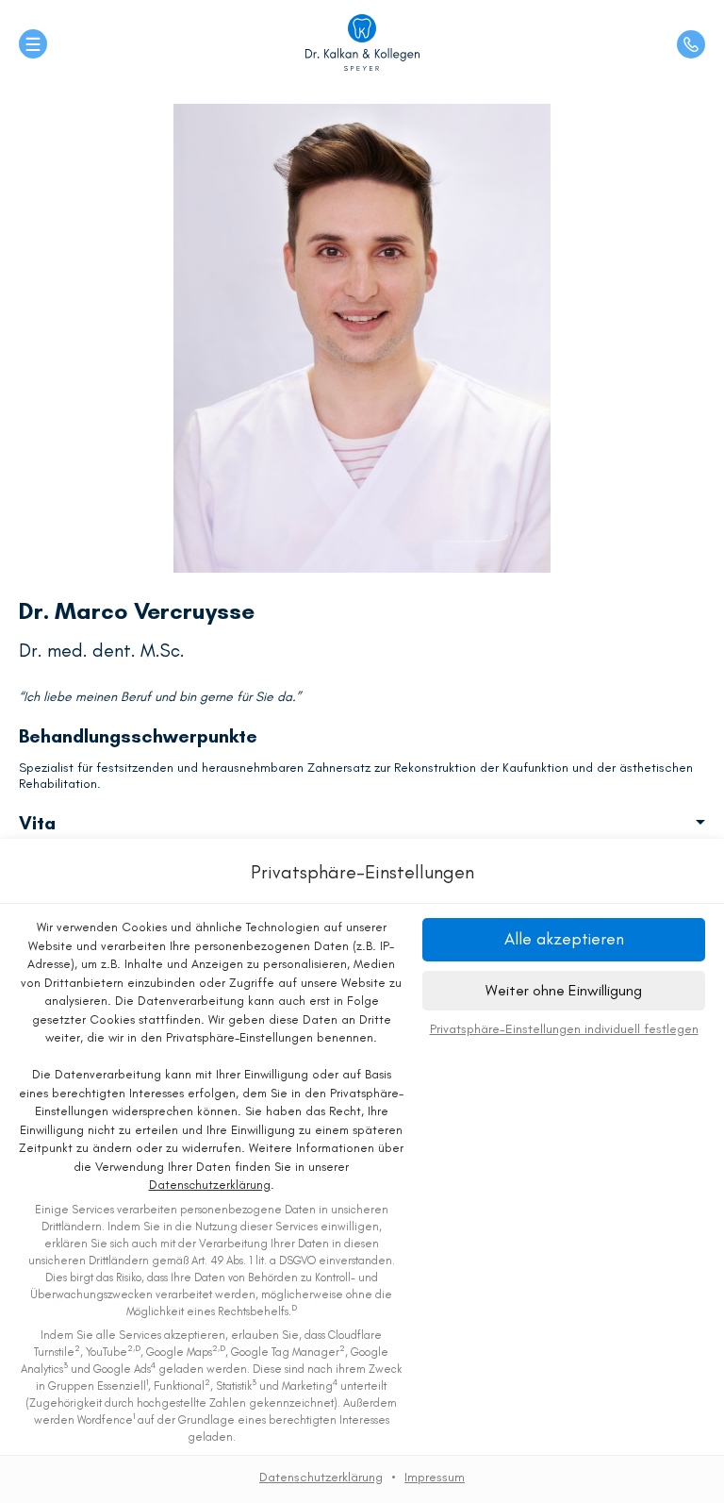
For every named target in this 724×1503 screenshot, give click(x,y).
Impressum (434, 1477)
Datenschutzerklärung (210, 1184)
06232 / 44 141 (691, 44)
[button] (563, 939)
